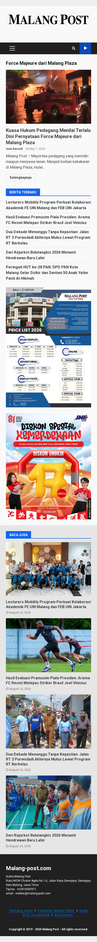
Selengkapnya (21, 177)
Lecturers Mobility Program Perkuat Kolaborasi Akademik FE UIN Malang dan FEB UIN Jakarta (48, 569)
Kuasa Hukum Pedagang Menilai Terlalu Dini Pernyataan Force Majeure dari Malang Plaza (48, 97)
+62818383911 (26, 889)
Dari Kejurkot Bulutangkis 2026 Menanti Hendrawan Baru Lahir (48, 803)
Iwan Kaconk (14, 149)
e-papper (85, 48)
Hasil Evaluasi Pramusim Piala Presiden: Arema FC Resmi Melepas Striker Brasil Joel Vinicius (48, 645)
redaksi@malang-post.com (33, 893)
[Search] (73, 48)
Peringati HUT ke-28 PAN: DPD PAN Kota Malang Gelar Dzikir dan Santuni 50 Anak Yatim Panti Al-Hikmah (47, 273)
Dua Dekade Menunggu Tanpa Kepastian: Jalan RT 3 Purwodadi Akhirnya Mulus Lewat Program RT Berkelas (48, 237)
